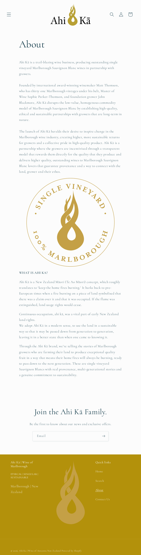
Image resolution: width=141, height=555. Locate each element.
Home (99, 471)
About (99, 490)
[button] (9, 14)
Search (99, 481)
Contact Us (102, 499)
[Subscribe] (103, 436)
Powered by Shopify (72, 550)
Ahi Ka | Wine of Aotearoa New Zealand (40, 550)
